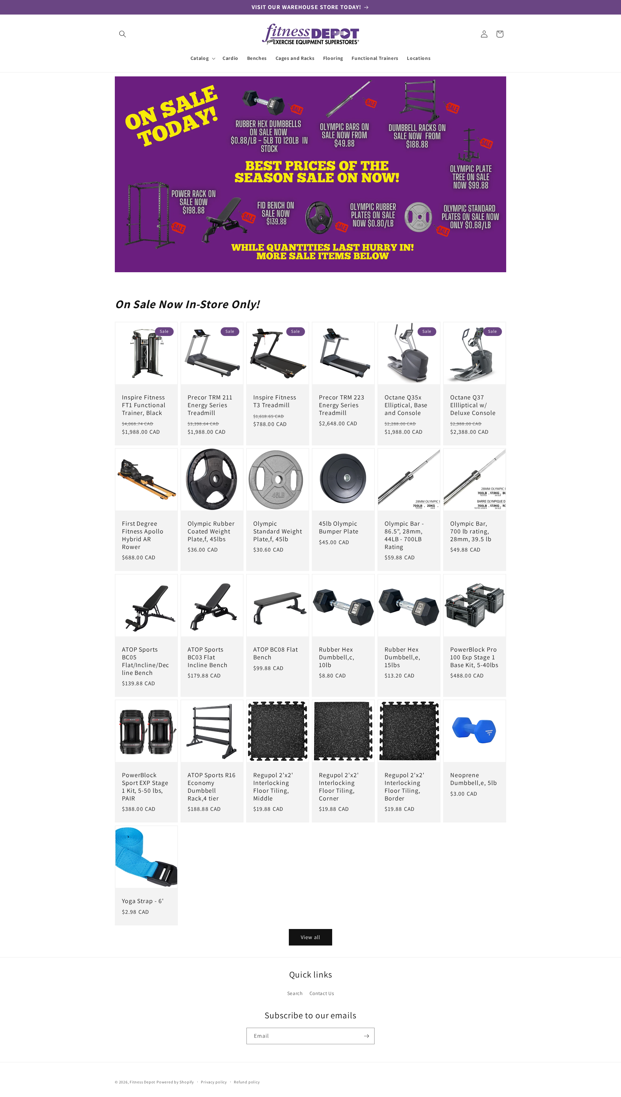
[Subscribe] (366, 1036)
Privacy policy (214, 1082)
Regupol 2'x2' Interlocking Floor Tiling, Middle (273, 787)
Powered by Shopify (175, 1082)
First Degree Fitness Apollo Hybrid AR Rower (143, 535)
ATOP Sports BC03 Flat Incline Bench (208, 657)
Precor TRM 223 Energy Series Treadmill (342, 405)
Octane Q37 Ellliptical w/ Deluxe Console (473, 405)
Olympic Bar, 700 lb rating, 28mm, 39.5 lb (471, 531)
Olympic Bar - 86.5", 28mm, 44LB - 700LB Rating (404, 535)
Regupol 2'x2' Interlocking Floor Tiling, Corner (339, 787)
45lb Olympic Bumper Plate (339, 528)
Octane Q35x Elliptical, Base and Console (406, 405)
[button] (122, 34)
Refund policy (247, 1082)
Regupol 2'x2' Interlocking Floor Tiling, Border (405, 787)
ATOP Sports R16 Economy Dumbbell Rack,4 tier (212, 787)
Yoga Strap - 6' (143, 901)
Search (295, 993)
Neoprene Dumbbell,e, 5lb (473, 779)
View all (310, 937)
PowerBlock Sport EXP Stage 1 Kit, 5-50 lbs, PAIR (145, 787)
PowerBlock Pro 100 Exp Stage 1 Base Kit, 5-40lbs (474, 657)
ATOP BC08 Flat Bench (275, 653)
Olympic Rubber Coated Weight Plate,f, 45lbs (211, 531)
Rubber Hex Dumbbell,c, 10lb (336, 657)
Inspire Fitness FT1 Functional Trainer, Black (144, 405)
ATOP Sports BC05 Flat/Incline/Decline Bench (145, 661)
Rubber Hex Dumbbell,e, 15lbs (402, 657)
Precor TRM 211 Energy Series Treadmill (210, 405)
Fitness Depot (142, 1082)
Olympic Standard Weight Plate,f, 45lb (277, 531)
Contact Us (322, 993)
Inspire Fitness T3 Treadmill (274, 401)
